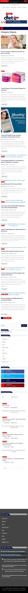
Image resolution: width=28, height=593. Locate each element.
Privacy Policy (13, 7)
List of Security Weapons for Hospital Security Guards (12, 444)
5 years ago (6, 462)
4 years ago (6, 446)
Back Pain (4, 339)
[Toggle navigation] (4, 28)
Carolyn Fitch (4, 92)
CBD (3, 344)
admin (12, 446)
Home (4, 7)
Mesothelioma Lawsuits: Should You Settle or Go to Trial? (13, 419)
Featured (4, 353)
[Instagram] (23, 9)
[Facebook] (19, 9)
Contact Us (19, 7)
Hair (3, 356)
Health (6, 294)
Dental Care (5, 347)
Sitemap (24, 7)
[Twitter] (21, 9)
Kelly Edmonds (4, 55)
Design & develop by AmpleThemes (17, 590)
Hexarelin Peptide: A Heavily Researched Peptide (13, 459)
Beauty (2, 37)
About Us (8, 7)
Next (9, 318)
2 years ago (6, 407)
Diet (3, 350)
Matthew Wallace (5, 139)
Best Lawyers (6, 405)
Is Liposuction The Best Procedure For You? (12, 251)
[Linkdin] (25, 9)
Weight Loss (5, 361)
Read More (4, 65)
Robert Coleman (4, 210)
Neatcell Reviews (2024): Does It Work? (11, 184)
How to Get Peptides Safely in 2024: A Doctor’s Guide (12, 435)
